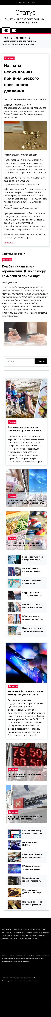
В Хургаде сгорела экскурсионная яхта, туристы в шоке (32, 594)
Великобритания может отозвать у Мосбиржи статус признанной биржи (31, 879)
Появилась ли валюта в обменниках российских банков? (25, 775)
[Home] (6, 30)
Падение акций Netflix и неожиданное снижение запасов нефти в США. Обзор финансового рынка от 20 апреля (32, 844)
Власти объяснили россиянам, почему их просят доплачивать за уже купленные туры (32, 606)
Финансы (7, 260)
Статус (25, 12)
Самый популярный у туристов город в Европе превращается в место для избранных (26, 502)
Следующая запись (12, 254)
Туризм (12, 422)
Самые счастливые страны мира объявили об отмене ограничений (32, 582)
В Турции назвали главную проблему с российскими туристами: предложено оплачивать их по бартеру (32, 618)
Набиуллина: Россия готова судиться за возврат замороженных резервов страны (32, 903)
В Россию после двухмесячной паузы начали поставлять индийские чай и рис (32, 891)
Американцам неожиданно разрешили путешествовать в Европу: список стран (24, 429)
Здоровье (9, 58)
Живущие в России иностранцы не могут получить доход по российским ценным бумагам (25, 693)
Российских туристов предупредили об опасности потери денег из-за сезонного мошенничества (32, 558)
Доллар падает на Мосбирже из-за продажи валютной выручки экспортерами (25, 818)
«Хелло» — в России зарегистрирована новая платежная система (32, 856)
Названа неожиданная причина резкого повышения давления (21, 78)
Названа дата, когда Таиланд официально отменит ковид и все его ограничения (32, 629)
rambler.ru (8, 242)
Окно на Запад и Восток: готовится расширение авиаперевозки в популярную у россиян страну (31, 570)
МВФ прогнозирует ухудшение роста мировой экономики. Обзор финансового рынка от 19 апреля (32, 867)
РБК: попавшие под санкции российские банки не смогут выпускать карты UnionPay (32, 832)
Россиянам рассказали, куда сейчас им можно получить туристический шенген (25, 544)
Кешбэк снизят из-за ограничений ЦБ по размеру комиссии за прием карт (24, 271)
